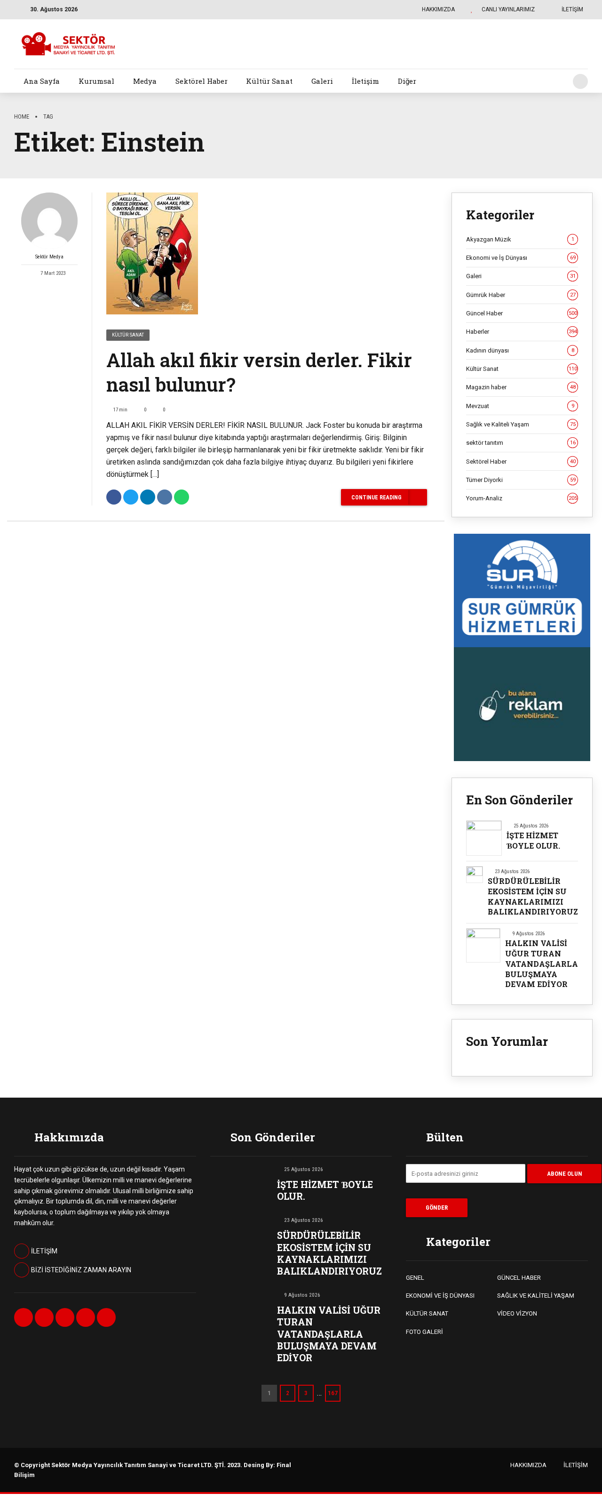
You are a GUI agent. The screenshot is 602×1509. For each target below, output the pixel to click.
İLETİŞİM (575, 1465)
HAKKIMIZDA (528, 1465)
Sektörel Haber (201, 81)
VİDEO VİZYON (517, 1313)
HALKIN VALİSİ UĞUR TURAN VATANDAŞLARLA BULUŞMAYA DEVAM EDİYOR (541, 963)
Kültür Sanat (269, 81)
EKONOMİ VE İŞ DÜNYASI (440, 1295)
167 (333, 1393)
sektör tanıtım (521, 442)
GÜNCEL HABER (519, 1277)
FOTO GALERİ (424, 1331)
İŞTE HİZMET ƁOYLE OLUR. (533, 840)
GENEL (415, 1277)
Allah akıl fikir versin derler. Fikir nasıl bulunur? (259, 372)
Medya (145, 81)
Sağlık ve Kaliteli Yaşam (521, 424)
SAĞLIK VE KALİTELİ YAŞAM (535, 1295)
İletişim (365, 81)
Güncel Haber (521, 313)
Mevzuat (520, 405)
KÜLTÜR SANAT (427, 1313)
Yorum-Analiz (521, 498)
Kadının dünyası (520, 350)
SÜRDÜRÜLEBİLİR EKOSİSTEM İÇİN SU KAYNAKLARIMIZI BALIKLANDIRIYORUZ (533, 896)
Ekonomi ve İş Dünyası (521, 257)
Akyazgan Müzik (520, 239)
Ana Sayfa (42, 81)
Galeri (322, 81)
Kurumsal (96, 81)
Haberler (521, 331)
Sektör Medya (49, 257)
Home (21, 116)
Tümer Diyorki (521, 479)
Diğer (407, 81)
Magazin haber (521, 387)
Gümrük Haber (521, 294)
